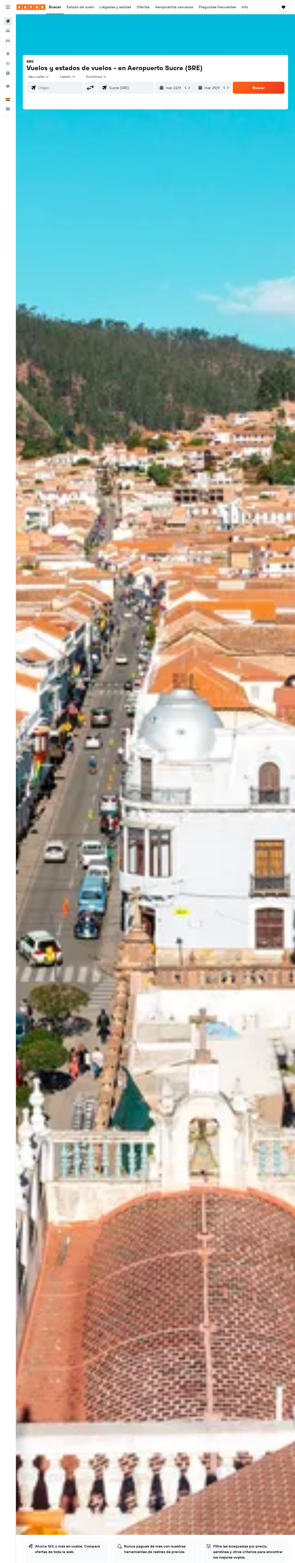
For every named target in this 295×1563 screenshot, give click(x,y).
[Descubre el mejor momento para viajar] (8, 73)
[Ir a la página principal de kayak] (31, 7)
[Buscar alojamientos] (8, 31)
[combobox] (39, 76)
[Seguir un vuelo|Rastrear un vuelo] (8, 63)
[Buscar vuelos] (8, 21)
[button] (8, 7)
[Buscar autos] (8, 40)
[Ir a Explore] (8, 53)
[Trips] (8, 86)
